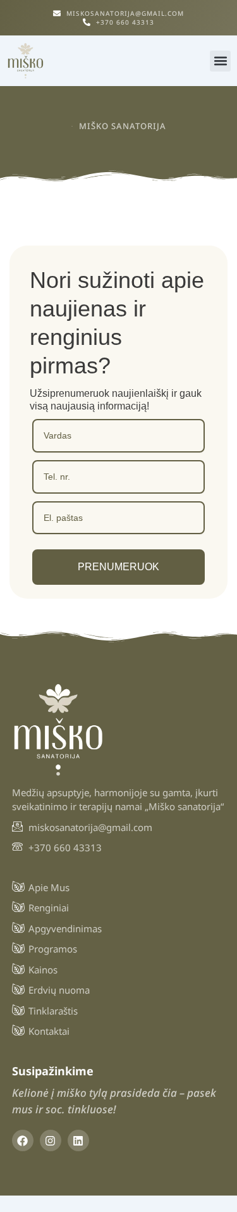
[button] (220, 61)
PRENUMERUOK (118, 566)
